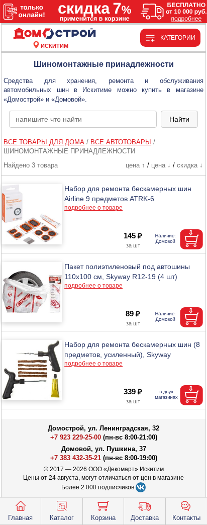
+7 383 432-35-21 (75, 458)
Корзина (103, 517)
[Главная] (54, 34)
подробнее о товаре (93, 207)
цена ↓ (161, 165)
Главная (20, 517)
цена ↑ (135, 165)
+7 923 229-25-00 (76, 437)
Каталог (62, 517)
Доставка (145, 517)
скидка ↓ (190, 165)
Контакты (186, 517)
